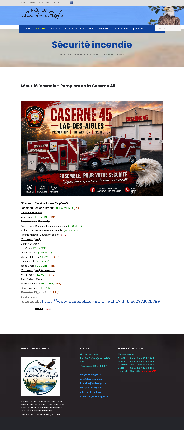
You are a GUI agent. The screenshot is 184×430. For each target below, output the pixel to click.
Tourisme (104, 29)
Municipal (40, 29)
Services (55, 29)
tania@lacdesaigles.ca (91, 387)
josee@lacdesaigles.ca (91, 379)
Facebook (140, 29)
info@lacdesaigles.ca (90, 374)
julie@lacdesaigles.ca (90, 392)
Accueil (27, 29)
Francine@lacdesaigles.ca (93, 383)
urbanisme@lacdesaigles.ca (94, 396)
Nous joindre (122, 29)
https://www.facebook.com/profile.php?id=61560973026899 (101, 301)
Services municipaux (95, 54)
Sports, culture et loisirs (79, 29)
